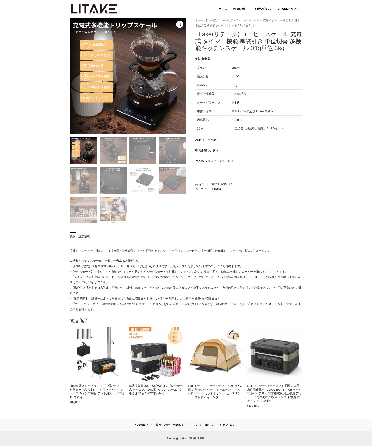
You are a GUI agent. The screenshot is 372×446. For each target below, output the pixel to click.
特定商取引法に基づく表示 (152, 425)
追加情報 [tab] (84, 236)
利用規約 (179, 425)
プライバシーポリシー (202, 425)
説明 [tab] (73, 236)
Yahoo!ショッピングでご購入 (214, 161)
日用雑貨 (211, 20)
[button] (179, 24)
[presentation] (247, 9)
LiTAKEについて (288, 9)
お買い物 (239, 9)
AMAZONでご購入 (207, 140)
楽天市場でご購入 (207, 150)
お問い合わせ (263, 9)
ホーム (223, 9)
